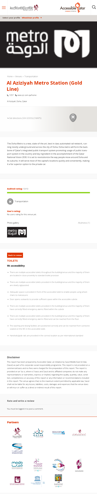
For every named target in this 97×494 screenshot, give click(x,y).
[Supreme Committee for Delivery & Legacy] (17, 449)
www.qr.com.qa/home (27, 95)
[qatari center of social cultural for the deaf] (79, 465)
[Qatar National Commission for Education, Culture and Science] (79, 433)
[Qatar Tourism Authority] (37, 433)
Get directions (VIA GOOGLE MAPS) (25, 118)
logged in (22, 409)
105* (11, 95)
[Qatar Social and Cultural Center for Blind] (58, 465)
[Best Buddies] (58, 481)
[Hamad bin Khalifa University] (58, 433)
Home (10, 76)
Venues (18, 76)
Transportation (31, 76)
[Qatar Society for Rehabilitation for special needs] (17, 481)
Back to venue (15, 255)
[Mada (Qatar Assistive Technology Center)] (17, 465)
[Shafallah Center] (37, 465)
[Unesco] (37, 481)
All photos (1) (84, 222)
